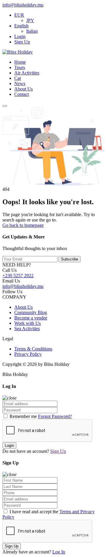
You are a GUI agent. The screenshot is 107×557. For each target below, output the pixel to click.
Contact (21, 94)
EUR (19, 15)
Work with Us (27, 323)
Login (20, 36)
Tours (19, 67)
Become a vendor (30, 317)
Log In (58, 551)
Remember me (23, 416)
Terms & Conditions (33, 348)
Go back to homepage (23, 225)
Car (17, 78)
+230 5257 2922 (18, 275)
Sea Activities (27, 328)
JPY (30, 20)
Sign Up (22, 41)
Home (20, 62)
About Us (23, 88)
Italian (32, 31)
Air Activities (26, 72)
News (19, 83)
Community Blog (30, 312)
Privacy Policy (28, 354)
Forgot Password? (55, 416)
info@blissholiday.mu (22, 4)
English (21, 25)
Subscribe (69, 259)
